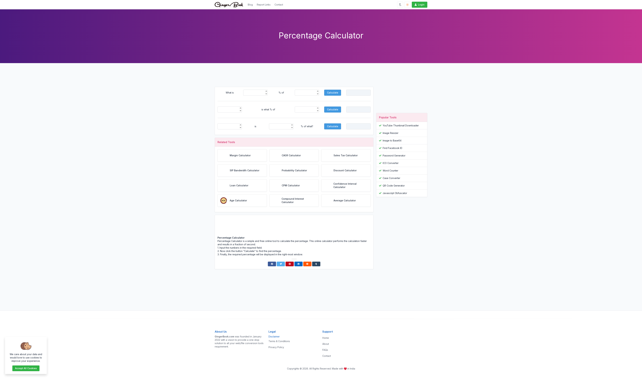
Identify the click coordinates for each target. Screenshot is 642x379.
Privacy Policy (276, 347)
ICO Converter (391, 163)
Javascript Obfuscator (395, 193)
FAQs (325, 349)
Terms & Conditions (279, 341)
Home (325, 337)
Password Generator (394, 155)
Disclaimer (274, 336)
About (325, 343)
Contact (279, 4)
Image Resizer (390, 133)
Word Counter (390, 170)
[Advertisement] (294, 77)
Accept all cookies (26, 368)
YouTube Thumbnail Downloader (401, 125)
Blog (250, 4)
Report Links (264, 4)
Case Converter (391, 178)
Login (421, 4)
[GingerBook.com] (230, 5)
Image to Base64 (392, 140)
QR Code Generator (394, 185)
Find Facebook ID (392, 148)
